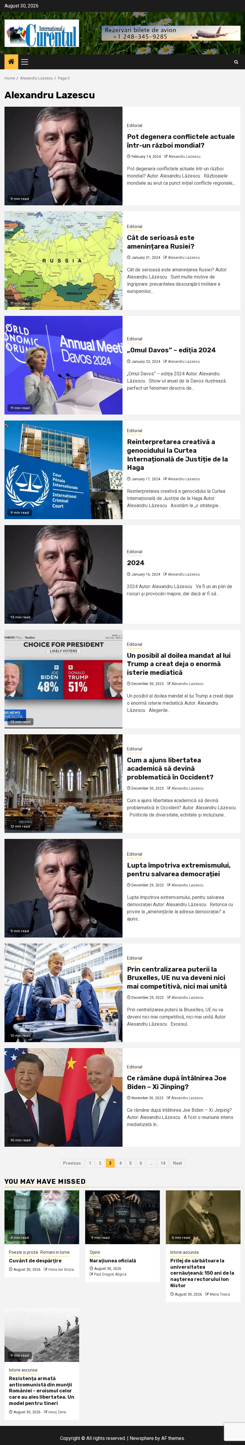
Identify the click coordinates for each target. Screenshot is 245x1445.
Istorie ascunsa (184, 1252)
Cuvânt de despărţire (35, 1261)
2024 (136, 563)
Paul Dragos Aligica (110, 1274)
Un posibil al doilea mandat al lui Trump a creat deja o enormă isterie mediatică (179, 664)
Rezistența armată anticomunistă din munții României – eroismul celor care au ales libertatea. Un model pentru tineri (41, 1391)
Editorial (134, 125)
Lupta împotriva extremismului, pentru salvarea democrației (179, 869)
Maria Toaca (220, 1294)
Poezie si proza (23, 1252)
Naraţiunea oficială (113, 1261)
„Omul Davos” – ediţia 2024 (171, 350)
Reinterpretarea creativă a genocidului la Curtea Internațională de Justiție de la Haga (177, 455)
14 (162, 1163)
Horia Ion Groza (61, 1269)
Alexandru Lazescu (184, 157)
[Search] (236, 62)
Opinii (95, 1252)
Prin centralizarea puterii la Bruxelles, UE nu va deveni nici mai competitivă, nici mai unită (177, 977)
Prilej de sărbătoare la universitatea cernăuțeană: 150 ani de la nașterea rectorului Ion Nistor (202, 1273)
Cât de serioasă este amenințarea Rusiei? (161, 242)
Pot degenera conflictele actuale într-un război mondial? (181, 141)
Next (177, 1163)
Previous (72, 1163)
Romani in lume (55, 1252)
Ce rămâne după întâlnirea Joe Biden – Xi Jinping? (176, 1082)
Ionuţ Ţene (57, 1412)
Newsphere (142, 1438)
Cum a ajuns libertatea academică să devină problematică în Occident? (170, 768)
